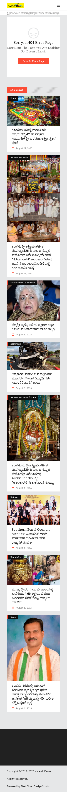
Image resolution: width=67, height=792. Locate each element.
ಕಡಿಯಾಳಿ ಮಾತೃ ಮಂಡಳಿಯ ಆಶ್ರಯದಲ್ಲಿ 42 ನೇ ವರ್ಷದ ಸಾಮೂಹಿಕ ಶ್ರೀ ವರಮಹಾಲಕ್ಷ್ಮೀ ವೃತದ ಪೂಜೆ (34, 136)
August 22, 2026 (23, 148)
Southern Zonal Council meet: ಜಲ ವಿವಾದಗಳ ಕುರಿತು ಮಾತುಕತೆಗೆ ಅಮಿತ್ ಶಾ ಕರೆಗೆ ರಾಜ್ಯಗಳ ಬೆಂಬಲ (31, 535)
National (31, 282)
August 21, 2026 (23, 334)
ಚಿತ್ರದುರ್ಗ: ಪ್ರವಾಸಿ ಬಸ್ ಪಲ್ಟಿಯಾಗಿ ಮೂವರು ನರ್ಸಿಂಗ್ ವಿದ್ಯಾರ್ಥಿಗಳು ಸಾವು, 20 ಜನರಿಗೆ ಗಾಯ (32, 378)
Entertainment (17, 282)
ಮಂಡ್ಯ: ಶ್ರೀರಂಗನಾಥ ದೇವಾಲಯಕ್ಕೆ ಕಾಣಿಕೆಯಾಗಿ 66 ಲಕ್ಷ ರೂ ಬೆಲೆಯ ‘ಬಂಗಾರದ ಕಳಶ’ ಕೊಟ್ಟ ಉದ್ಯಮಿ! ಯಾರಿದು (32, 595)
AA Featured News (19, 157)
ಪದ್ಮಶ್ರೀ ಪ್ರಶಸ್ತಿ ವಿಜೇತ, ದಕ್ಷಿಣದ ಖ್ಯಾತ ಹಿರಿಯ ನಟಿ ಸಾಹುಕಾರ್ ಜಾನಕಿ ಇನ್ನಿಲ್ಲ (33, 327)
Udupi (13, 98)
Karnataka (16, 343)
